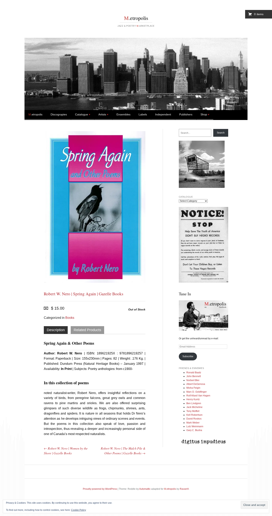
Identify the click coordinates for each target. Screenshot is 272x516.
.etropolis (136, 18)
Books (69, 317)
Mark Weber (193, 422)
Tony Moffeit (192, 411)
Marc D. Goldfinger (196, 391)
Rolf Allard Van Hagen (198, 395)
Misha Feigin (193, 387)
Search (221, 132)
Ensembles (123, 114)
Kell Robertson (194, 415)
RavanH (184, 489)
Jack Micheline (194, 407)
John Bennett (193, 376)
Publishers (185, 114)
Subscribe (187, 356)
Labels (143, 114)
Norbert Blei (192, 380)
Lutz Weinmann (194, 426)
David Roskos (194, 418)
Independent (163, 114)
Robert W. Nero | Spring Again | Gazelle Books (83, 294)
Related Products (87, 330)
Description (56, 330)
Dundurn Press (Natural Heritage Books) (89, 363)
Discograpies (59, 114)
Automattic (145, 489)
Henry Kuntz (193, 399)
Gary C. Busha (194, 430)
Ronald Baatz (193, 372)
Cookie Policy (78, 510)
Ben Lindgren (193, 403)
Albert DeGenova (195, 384)
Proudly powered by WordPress (100, 489)
